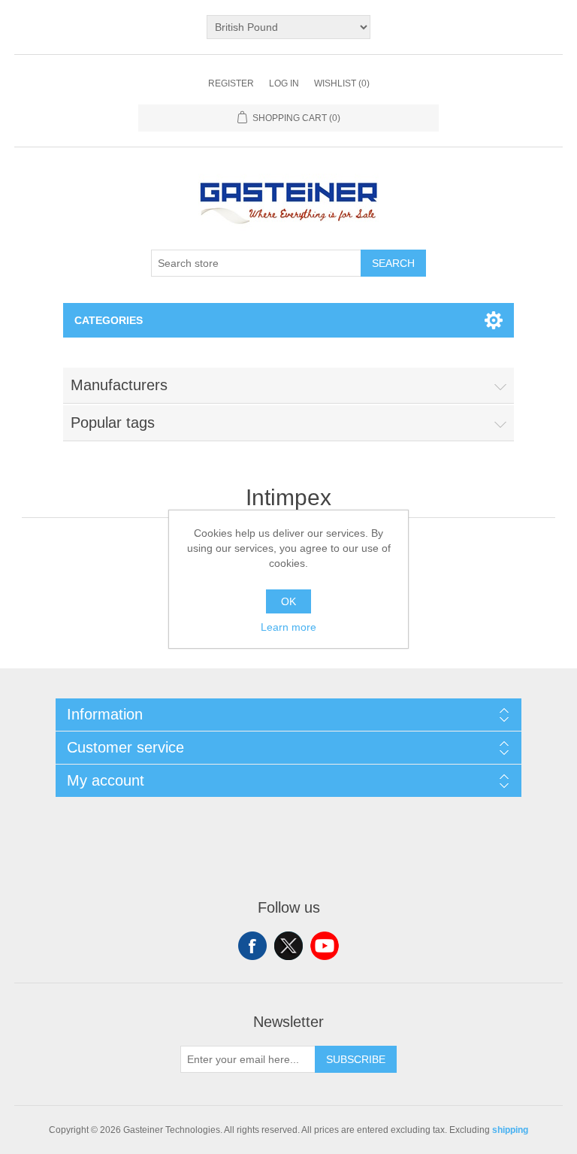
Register (231, 83)
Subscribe (355, 1059)
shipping (510, 1130)
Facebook (252, 945)
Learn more (288, 627)
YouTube (324, 945)
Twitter (288, 945)
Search (393, 263)
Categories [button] (108, 320)
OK (288, 601)
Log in (284, 83)
